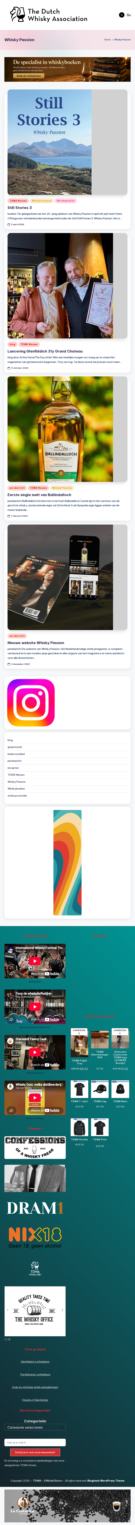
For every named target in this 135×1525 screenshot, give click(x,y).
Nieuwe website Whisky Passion (36, 643)
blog (12, 344)
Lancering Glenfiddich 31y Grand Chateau (45, 351)
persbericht (17, 488)
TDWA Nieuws (18, 200)
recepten (13, 768)
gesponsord (15, 747)
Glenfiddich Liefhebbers (35, 1361)
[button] (62, 1310)
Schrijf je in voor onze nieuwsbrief (35, 1452)
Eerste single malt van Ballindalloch (39, 495)
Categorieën (35, 1421)
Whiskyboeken (66, 200)
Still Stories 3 (20, 207)
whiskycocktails (17, 795)
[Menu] (128, 15)
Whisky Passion (42, 200)
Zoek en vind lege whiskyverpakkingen (35, 1387)
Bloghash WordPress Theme (105, 1480)
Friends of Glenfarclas (35, 1400)
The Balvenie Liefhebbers (35, 1374)
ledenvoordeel (16, 754)
